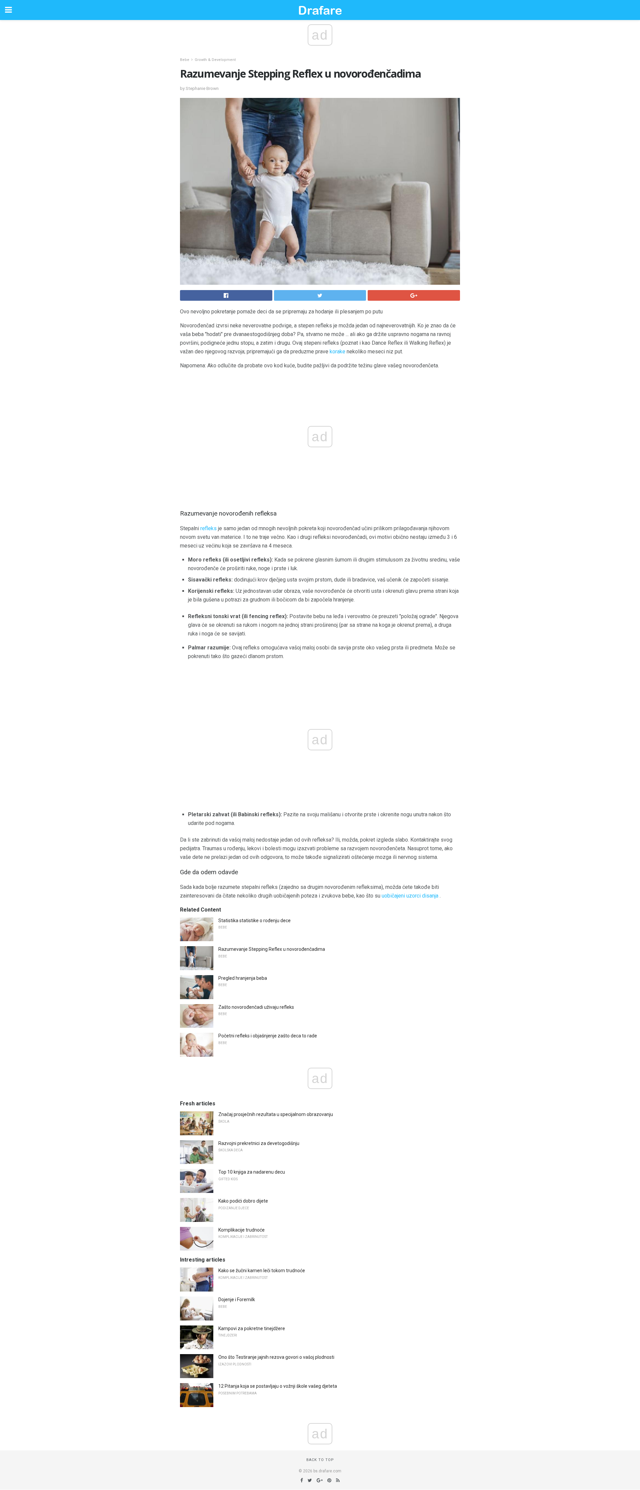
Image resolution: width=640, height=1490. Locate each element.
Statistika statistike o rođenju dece (254, 920)
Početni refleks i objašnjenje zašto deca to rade (267, 1035)
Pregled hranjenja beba (242, 978)
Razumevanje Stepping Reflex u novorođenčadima (271, 949)
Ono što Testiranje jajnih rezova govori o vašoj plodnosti (276, 1357)
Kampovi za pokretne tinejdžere (251, 1328)
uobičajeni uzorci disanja (410, 896)
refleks (208, 528)
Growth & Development (215, 60)
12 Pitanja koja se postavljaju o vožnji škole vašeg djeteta (277, 1386)
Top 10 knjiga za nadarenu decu (251, 1172)
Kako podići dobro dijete (243, 1201)
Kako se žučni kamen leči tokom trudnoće (261, 1270)
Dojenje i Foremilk (236, 1299)
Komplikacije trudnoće (241, 1230)
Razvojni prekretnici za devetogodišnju (258, 1143)
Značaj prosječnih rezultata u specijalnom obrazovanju (275, 1114)
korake (337, 351)
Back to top (320, 1460)
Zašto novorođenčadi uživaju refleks (256, 1007)
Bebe (184, 60)
